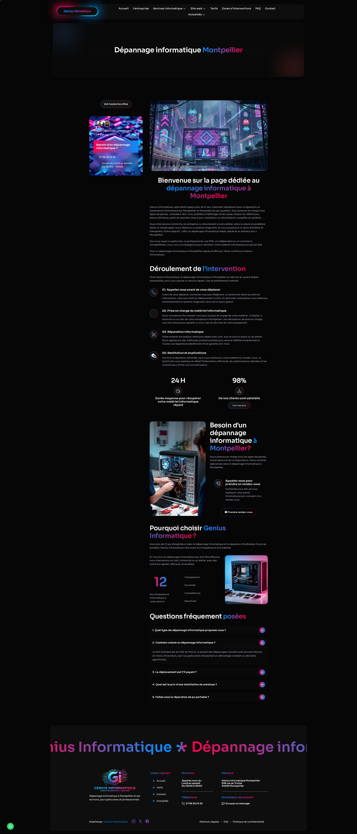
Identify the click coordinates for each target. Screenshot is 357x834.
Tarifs (214, 8)
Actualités (195, 14)
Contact (270, 8)
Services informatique (167, 8)
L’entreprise (141, 8)
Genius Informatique (116, 821)
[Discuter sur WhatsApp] (10, 826)
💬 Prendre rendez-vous (239, 512)
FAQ (258, 8)
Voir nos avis (107, 134)
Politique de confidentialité (248, 821)
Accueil (124, 8)
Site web (196, 8)
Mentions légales (209, 821)
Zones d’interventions (236, 8)
